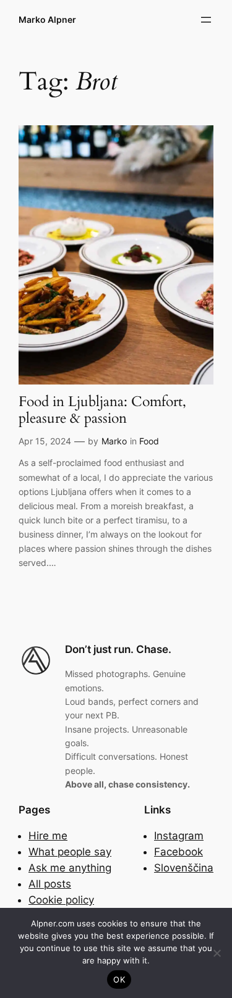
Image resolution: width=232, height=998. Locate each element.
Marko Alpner (47, 19)
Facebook (178, 852)
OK (119, 979)
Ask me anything (69, 868)
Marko (114, 441)
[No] (216, 953)
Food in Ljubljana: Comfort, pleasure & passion (102, 410)
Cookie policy (61, 900)
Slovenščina (183, 868)
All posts (49, 884)
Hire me (47, 836)
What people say (69, 852)
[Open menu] (206, 19)
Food (149, 441)
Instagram (179, 836)
